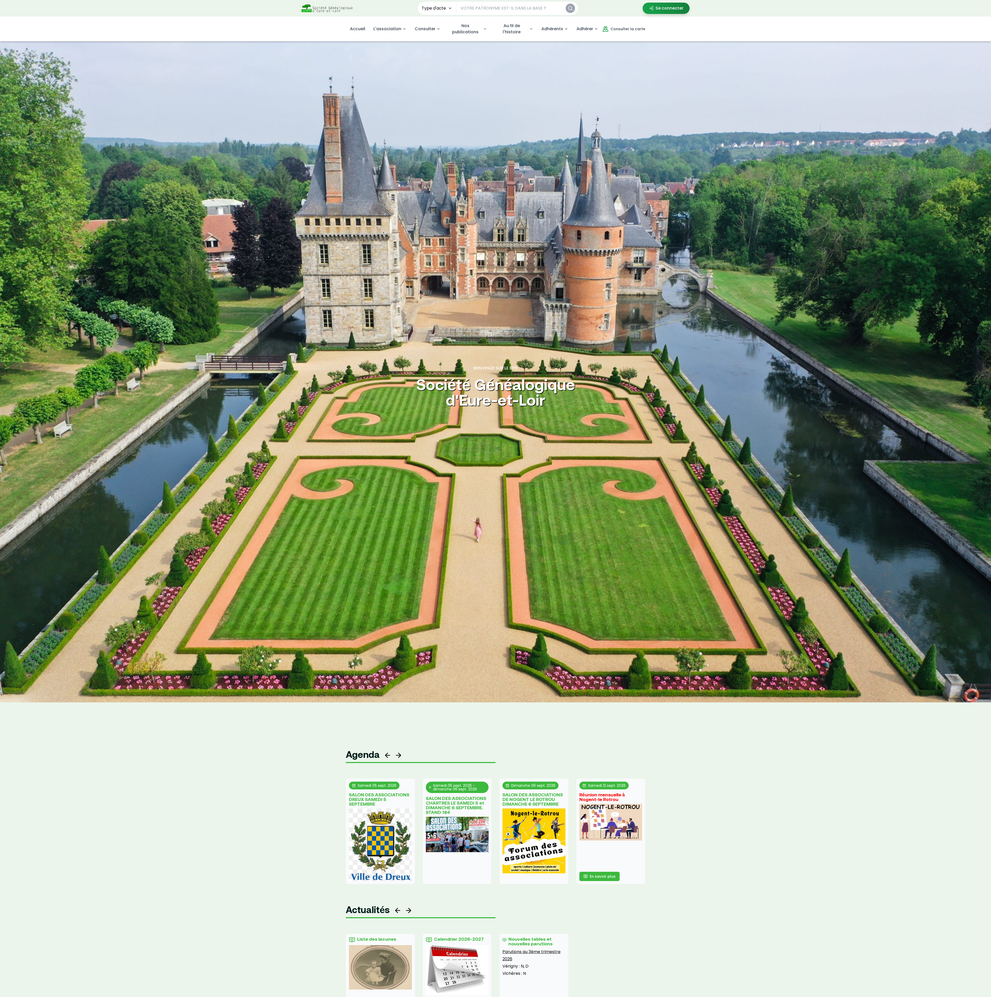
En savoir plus (603, 876)
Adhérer (585, 29)
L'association (387, 29)
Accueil (357, 29)
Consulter (425, 29)
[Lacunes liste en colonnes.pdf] (380, 967)
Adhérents (552, 29)
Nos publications (465, 29)
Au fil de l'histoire (512, 29)
